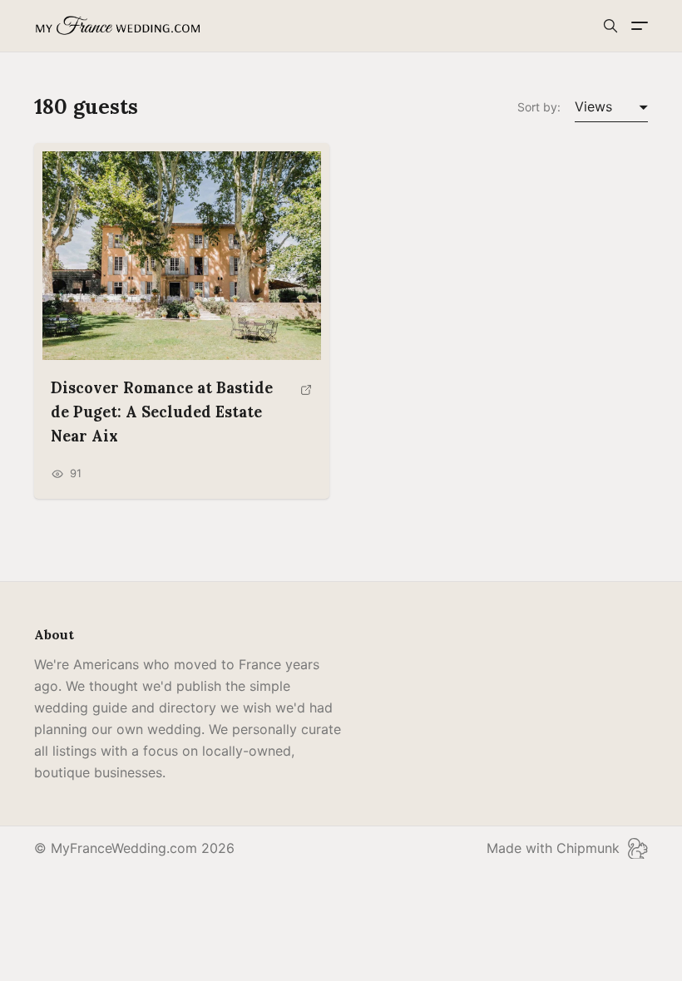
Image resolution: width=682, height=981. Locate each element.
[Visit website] (306, 419)
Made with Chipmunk (553, 848)
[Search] (610, 25)
